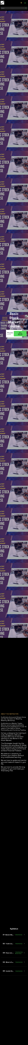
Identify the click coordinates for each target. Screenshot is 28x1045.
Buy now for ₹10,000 (20, 333)
